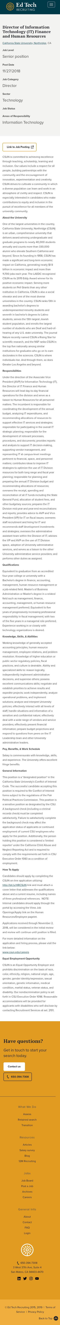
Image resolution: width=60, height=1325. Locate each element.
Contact (27, 1222)
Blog (27, 1156)
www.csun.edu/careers (15, 952)
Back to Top (45, 1318)
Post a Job (27, 1186)
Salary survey (27, 1150)
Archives (27, 1191)
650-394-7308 (20, 1076)
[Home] (22, 6)
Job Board (27, 1180)
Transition (27, 1125)
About (27, 1216)
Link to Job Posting (18, 147)
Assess (27, 1114)
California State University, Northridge (24, 43)
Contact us (14, 1066)
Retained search (27, 1119)
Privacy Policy (36, 1312)
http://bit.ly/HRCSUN (14, 885)
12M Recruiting (27, 1161)
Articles (27, 1144)
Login (27, 1233)
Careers (27, 1197)
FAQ (27, 1227)
